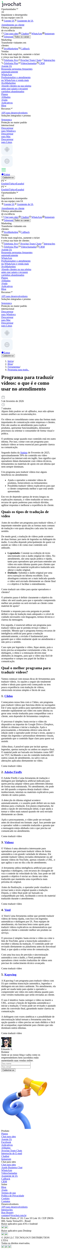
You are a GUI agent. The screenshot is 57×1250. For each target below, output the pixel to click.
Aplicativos (7, 102)
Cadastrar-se (8, 1070)
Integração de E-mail (11, 1153)
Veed (7, 910)
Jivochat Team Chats (30, 60)
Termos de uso (8, 1192)
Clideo (8, 696)
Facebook (6, 1142)
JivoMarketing (11, 48)
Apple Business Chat (11, 1167)
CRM (42, 63)
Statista (23, 452)
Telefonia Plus (11, 63)
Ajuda (4, 100)
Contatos (5, 1201)
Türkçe (12, 183)
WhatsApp (36, 33)
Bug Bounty (7, 1212)
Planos (4, 94)
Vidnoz (9, 842)
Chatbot (25, 33)
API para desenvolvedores (14, 1207)
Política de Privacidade (12, 1195)
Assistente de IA (25, 20)
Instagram (49, 33)
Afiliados (5, 97)
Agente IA (9, 20)
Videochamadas (28, 63)
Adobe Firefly (13, 772)
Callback (25, 48)
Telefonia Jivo (11, 60)
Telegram (8, 36)
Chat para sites (11, 33)
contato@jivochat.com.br (13, 1215)
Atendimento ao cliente (12, 24)
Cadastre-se (8, 177)
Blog (3, 105)
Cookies (5, 1198)
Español (20, 183)
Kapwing (10, 974)
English (5, 183)
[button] (28, 9)
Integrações (49, 60)
